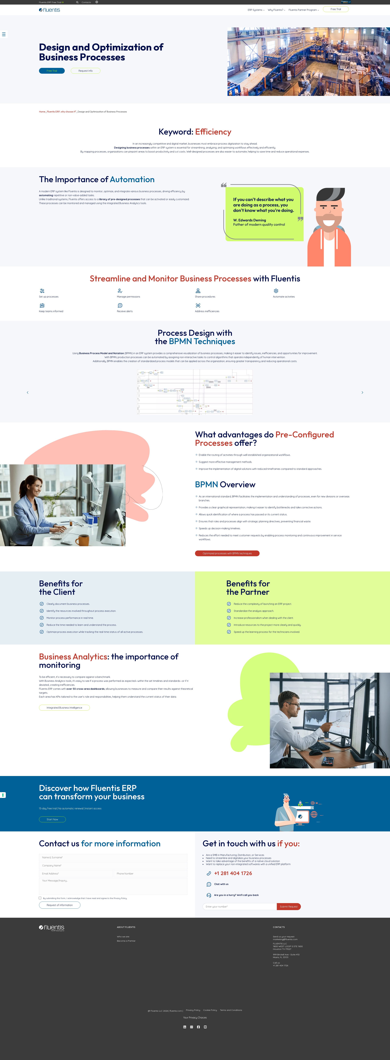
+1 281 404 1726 (280, 965)
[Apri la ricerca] (77, 2)
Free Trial (336, 9)
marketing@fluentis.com (285, 939)
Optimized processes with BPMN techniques (227, 553)
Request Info (86, 70)
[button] (27, 392)
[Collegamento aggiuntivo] (75, 817)
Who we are (123, 936)
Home (42, 111)
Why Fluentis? (276, 9)
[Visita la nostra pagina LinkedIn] (185, 1027)
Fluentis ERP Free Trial (50, 2)
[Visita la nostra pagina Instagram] (191, 1027)
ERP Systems (255, 9)
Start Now (52, 819)
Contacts (86, 2)
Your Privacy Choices (195, 1017)
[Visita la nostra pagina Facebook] (198, 1027)
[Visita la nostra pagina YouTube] (205, 1027)
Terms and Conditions (231, 1010)
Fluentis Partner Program (303, 9)
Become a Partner (126, 940)
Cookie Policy (210, 1010)
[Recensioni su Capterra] (345, 2)
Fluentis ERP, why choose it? (61, 111)
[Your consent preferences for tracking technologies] (3, 795)
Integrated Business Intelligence (64, 707)
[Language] (97, 2)
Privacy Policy (193, 1010)
